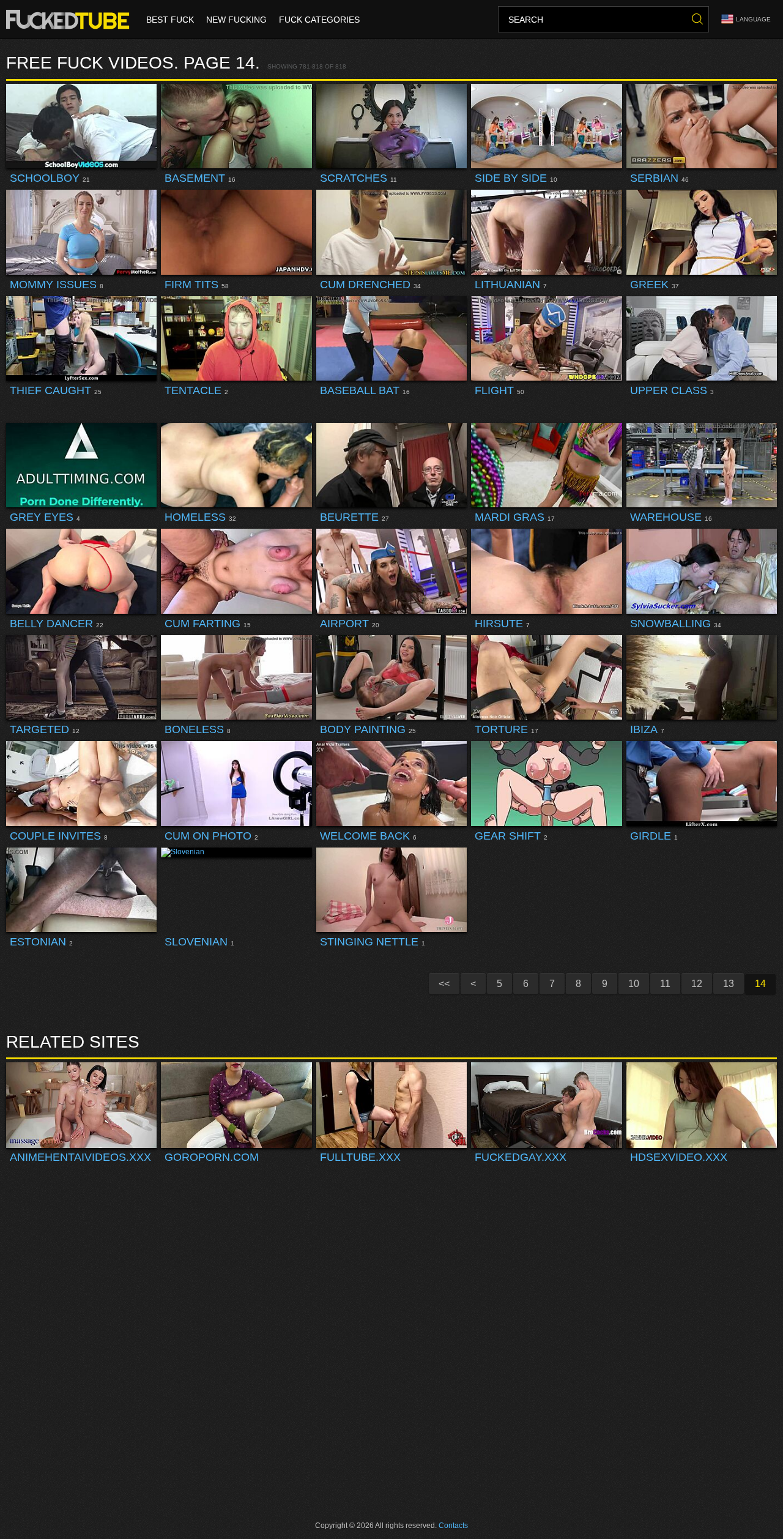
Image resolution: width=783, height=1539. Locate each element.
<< (444, 983)
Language (753, 19)
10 (633, 983)
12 (696, 983)
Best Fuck (170, 19)
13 (728, 983)
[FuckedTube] (70, 19)
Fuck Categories (319, 19)
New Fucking (236, 19)
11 (665, 983)
